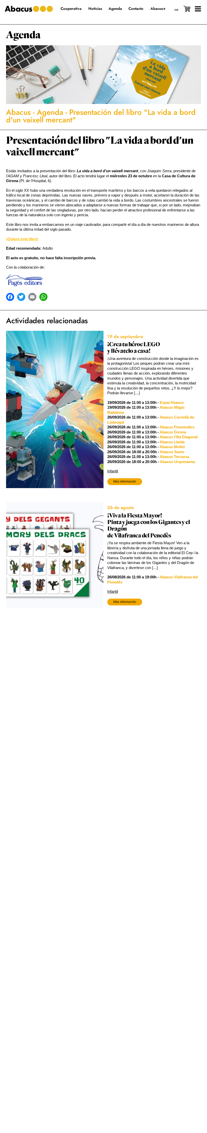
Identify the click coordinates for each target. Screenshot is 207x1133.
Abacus (18, 112)
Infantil (112, 471)
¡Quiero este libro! (22, 239)
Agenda (23, 35)
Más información (124, 481)
